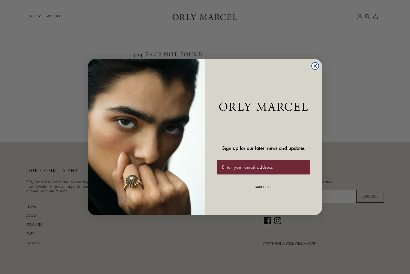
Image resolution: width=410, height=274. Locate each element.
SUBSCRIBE (264, 187)
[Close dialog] (315, 66)
